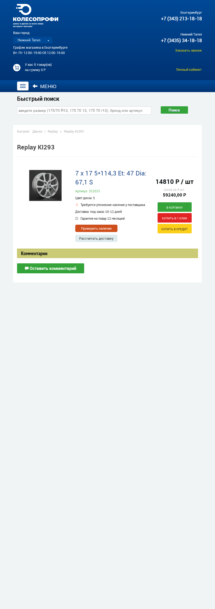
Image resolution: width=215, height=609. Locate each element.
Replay (53, 131)
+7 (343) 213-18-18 (181, 18)
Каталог (23, 131)
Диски (37, 131)
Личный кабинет (189, 69)
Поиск (174, 110)
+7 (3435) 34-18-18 (181, 40)
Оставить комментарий (52, 268)
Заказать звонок (188, 50)
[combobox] (84, 110)
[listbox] (32, 40)
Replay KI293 (74, 131)
